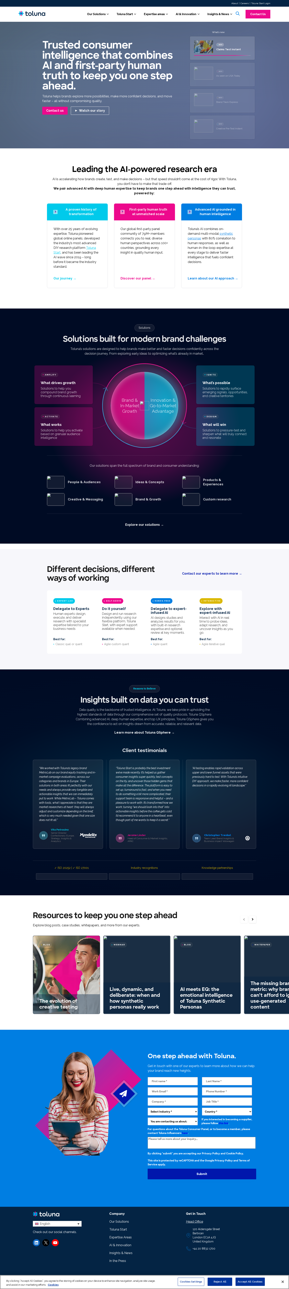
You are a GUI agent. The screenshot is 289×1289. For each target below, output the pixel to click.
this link (223, 1123)
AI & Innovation (186, 14)
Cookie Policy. (235, 1153)
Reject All (220, 1281)
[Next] (252, 919)
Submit (202, 1174)
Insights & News (218, 14)
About (234, 3)
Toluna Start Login (260, 3)
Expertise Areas (120, 1237)
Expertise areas (154, 14)
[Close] (282, 1281)
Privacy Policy (211, 1153)
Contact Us (258, 14)
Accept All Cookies (250, 1281)
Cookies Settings (191, 1281)
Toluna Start (125, 14)
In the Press (117, 1261)
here (185, 1133)
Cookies (53, 1284)
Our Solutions (96, 14)
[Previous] (244, 919)
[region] (144, 1282)
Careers (244, 3)
